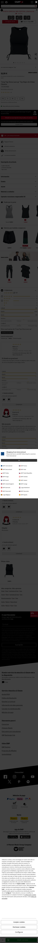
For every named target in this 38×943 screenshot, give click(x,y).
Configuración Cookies (30, 895)
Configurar (19, 932)
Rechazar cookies (19, 927)
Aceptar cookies (19, 922)
